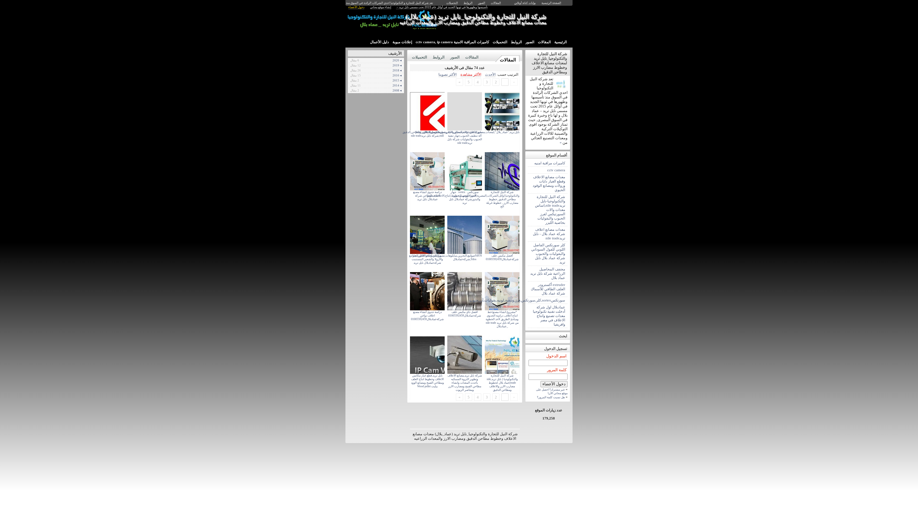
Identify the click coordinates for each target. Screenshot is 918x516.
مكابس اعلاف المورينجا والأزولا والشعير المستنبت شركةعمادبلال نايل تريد (427, 259)
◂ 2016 (376, 75)
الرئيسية (560, 42)
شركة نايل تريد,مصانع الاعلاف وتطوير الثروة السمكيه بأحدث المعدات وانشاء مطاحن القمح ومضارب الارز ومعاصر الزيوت (465, 383)
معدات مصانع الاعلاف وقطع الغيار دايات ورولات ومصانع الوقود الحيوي (549, 183)
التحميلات (500, 42)
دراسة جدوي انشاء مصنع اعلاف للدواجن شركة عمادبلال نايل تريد (427, 195)
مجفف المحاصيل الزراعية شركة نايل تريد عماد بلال (547, 273)
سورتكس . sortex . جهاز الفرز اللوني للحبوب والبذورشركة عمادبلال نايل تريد (464, 197)
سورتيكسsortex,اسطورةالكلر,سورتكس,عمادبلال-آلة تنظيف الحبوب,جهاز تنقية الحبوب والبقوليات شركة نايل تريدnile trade (452, 137)
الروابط (516, 42)
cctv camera (556, 170)
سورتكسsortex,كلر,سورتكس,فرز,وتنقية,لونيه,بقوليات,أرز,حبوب (546, 300)
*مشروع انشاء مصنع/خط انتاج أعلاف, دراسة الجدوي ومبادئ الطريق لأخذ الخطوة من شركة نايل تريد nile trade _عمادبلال (502, 319)
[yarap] (560, 88)
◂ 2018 (376, 70)
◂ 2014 (376, 85)
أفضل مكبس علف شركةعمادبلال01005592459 (502, 257)
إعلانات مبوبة (402, 42)
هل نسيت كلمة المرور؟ (551, 397)
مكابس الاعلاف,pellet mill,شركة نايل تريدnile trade (427, 133)
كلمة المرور (557, 370)
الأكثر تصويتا (447, 74)
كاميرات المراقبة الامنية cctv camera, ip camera (452, 42)
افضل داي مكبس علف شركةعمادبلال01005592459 (464, 313)
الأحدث (490, 74)
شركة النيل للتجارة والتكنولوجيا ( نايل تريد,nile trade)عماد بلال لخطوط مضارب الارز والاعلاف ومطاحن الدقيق (502, 383)
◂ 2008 (376, 90)
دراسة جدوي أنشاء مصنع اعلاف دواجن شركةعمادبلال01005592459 (427, 315)
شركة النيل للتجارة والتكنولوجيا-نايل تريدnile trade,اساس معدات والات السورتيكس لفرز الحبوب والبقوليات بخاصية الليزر (550, 210)
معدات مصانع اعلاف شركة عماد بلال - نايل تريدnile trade (549, 233)
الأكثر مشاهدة (470, 74)
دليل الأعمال (379, 42)
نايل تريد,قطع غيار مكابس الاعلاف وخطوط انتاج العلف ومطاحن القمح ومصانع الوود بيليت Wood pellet (427, 381)
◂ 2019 (376, 65)
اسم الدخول (556, 356)
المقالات (544, 42)
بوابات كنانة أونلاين (525, 3)
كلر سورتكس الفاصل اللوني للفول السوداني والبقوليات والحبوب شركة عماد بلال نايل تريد (548, 253)
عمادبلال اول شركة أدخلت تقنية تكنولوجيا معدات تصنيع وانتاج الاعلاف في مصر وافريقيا (549, 315)
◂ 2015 (376, 80)
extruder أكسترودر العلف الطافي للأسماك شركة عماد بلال (548, 289)
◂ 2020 (376, 60)
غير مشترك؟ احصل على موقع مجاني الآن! (552, 391)
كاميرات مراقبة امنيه (549, 163)
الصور (529, 42)
